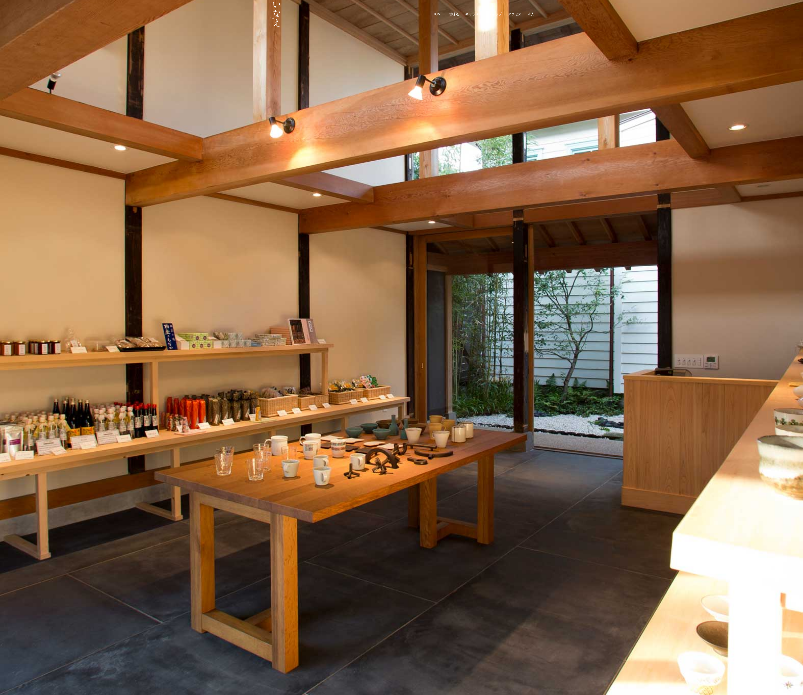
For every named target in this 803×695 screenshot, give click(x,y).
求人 (531, 14)
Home (438, 14)
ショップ (495, 14)
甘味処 (454, 14)
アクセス (514, 14)
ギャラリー (473, 14)
